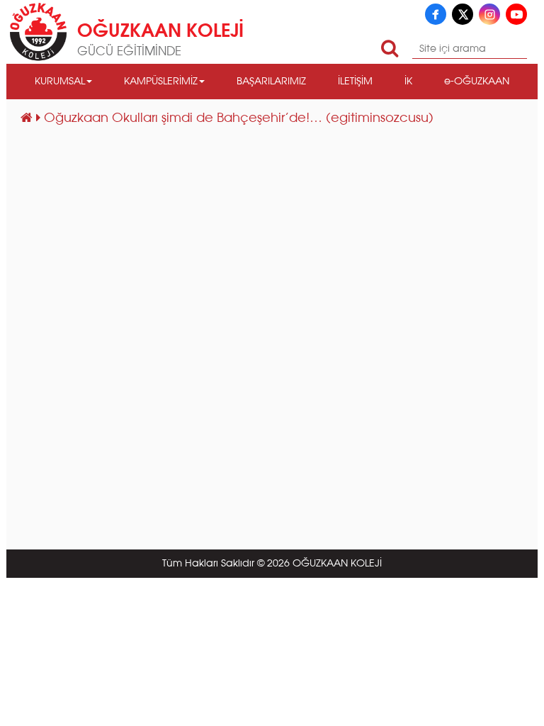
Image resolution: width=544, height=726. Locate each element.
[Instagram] (489, 14)
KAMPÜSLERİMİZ (161, 81)
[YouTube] (516, 14)
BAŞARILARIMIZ (271, 81)
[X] (462, 14)
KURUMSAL (60, 81)
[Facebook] (435, 14)
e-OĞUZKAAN (476, 81)
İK (408, 81)
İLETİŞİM (355, 81)
